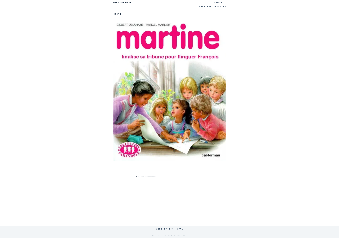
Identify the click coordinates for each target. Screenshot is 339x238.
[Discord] (210, 6)
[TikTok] (220, 6)
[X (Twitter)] (204, 6)
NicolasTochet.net (123, 2)
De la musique (218, 2)
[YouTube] (207, 6)
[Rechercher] (225, 2)
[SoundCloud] (217, 6)
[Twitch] (225, 6)
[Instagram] (199, 6)
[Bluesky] (223, 6)
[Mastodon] (215, 6)
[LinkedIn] (212, 6)
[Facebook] (202, 6)
